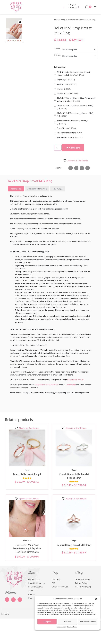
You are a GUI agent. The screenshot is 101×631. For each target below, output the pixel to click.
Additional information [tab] (37, 188)
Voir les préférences (88, 621)
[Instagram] (19, 599)
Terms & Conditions (83, 579)
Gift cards (56, 579)
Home (56, 19)
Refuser (67, 621)
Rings (63, 19)
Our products (34, 579)
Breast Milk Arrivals (75, 379)
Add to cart (74, 147)
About (31, 590)
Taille (57, 48)
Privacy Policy (72, 627)
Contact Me (71, 384)
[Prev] (5, 41)
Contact (31, 594)
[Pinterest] (13, 599)
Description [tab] (15, 188)
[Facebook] (7, 599)
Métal (57, 55)
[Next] (22, 41)
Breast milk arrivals (60, 587)
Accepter (47, 621)
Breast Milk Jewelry (36, 583)
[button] (96, 598)
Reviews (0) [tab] (57, 188)
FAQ (53, 583)
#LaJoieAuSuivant (35, 587)
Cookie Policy (61, 627)
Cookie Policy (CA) (83, 587)
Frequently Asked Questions (47, 384)
